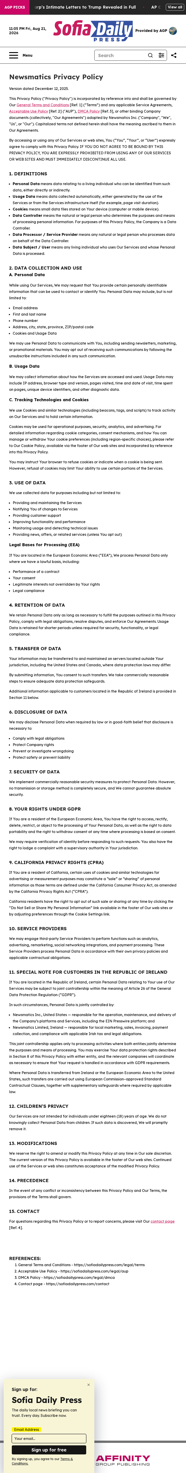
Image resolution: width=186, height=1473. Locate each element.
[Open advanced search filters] (161, 55)
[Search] (150, 55)
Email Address (26, 1429)
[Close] (88, 1385)
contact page (163, 1221)
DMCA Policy (89, 111)
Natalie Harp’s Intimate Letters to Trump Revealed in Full (75, 7)
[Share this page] (174, 55)
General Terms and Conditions (43, 105)
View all (175, 7)
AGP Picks (15, 7)
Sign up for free (49, 1450)
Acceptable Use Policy (28, 111)
